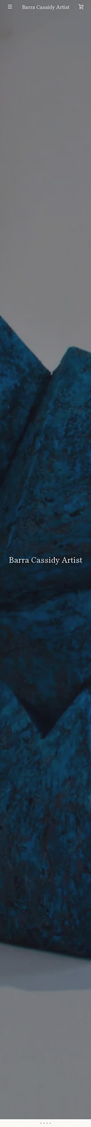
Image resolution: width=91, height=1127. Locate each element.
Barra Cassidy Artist (45, 7)
